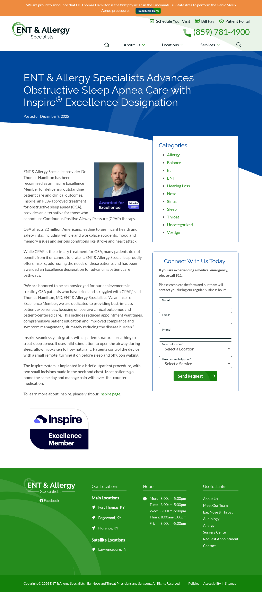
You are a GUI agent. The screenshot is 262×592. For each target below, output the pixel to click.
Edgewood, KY (109, 517)
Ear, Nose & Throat (218, 512)
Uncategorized (180, 224)
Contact (209, 545)
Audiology (211, 518)
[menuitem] (106, 45)
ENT (171, 178)
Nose (171, 193)
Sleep (172, 209)
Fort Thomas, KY (111, 507)
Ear (170, 170)
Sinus (172, 201)
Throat (173, 216)
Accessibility (212, 583)
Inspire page (109, 394)
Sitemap (230, 583)
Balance (174, 162)
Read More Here (148, 10)
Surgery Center (215, 532)
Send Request (190, 376)
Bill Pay (207, 21)
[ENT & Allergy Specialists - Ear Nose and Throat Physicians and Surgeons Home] (41, 32)
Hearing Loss (178, 185)
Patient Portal (237, 21)
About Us (210, 498)
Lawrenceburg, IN (112, 549)
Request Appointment (220, 539)
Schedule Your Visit (172, 21)
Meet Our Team (215, 505)
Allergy (173, 154)
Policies (193, 583)
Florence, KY (108, 528)
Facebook (51, 500)
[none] (134, 45)
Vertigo (173, 232)
